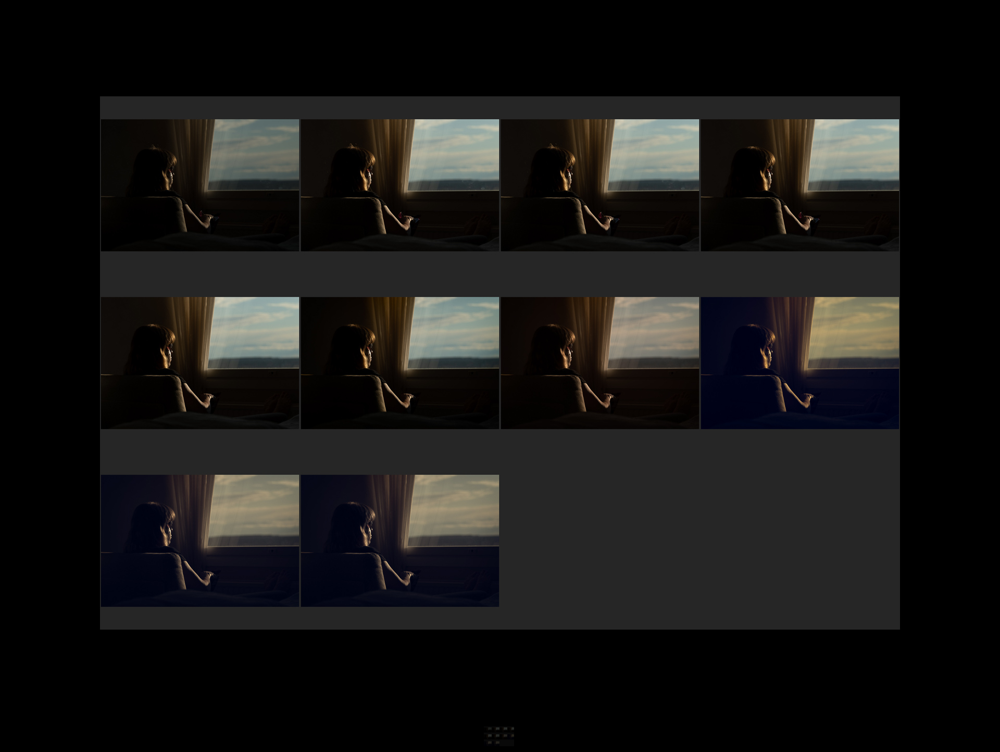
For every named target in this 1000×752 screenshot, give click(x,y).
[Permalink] (195, 607)
